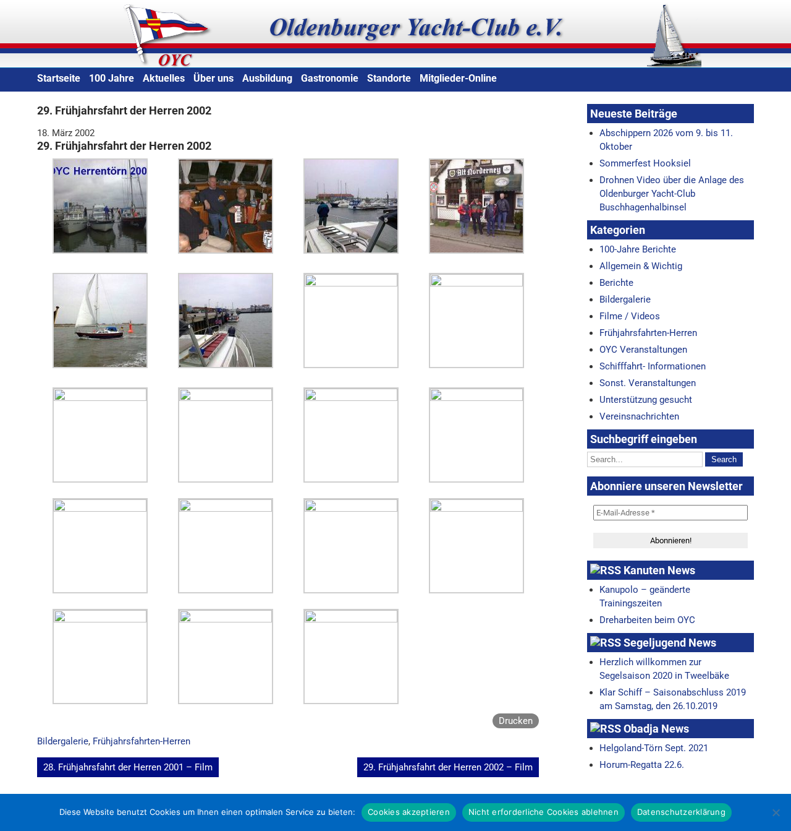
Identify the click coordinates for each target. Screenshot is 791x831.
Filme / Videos (629, 316)
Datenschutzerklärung (681, 812)
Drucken (516, 720)
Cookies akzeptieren (409, 812)
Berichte (616, 282)
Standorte (389, 78)
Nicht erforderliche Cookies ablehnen (543, 812)
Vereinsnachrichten (639, 416)
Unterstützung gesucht (645, 399)
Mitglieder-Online (458, 78)
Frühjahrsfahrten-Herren (141, 741)
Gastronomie (329, 78)
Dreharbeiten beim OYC (647, 620)
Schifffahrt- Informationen (652, 366)
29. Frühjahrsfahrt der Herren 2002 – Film (448, 767)
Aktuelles (164, 78)
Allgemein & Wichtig (640, 266)
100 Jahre (111, 78)
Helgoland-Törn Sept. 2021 (653, 748)
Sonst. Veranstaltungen (647, 383)
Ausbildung (267, 78)
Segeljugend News (670, 642)
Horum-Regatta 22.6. (641, 764)
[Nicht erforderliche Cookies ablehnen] (775, 812)
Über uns (213, 78)
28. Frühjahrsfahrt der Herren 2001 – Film (128, 767)
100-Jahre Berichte (637, 249)
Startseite (58, 78)
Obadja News (656, 728)
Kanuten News (659, 570)
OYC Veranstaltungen (643, 349)
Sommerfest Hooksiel (645, 163)
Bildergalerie (62, 741)
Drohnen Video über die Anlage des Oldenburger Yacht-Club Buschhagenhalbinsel (671, 193)
